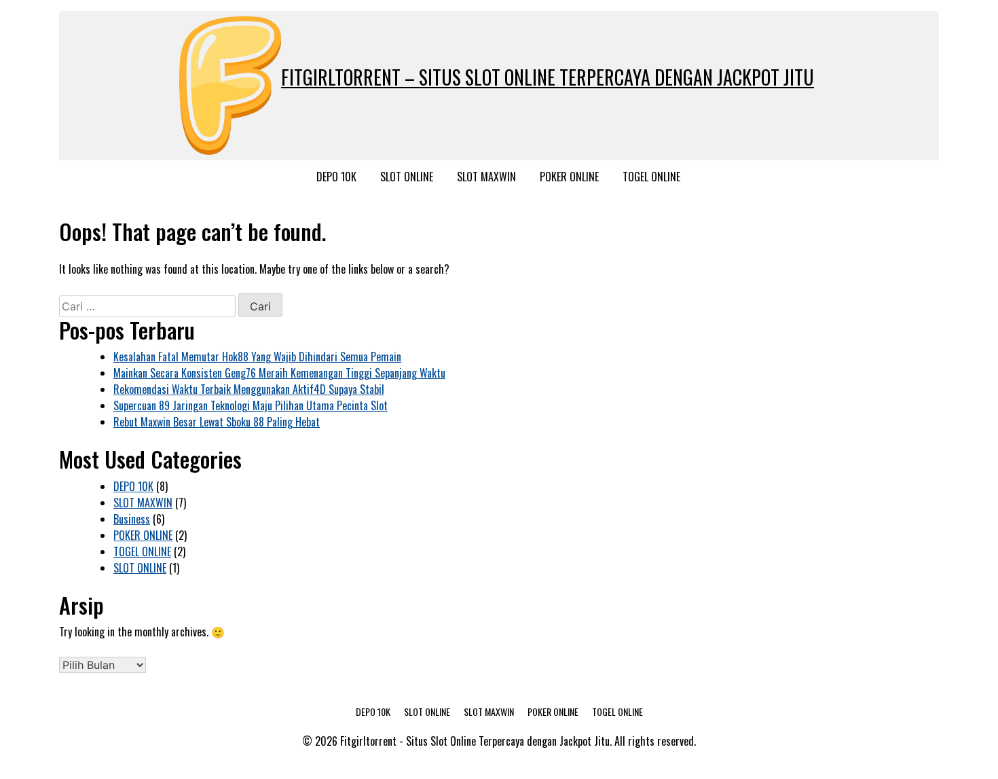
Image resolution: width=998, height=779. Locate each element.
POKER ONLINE (569, 176)
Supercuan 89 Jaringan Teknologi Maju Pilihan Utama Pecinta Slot (250, 405)
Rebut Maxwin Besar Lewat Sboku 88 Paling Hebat (216, 422)
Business (131, 519)
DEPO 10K (336, 176)
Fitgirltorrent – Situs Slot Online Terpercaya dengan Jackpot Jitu (547, 77)
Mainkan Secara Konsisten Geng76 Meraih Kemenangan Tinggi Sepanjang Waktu (279, 373)
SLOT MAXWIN (486, 176)
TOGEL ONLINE (651, 176)
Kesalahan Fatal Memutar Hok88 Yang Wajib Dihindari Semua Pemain (257, 356)
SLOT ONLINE (406, 176)
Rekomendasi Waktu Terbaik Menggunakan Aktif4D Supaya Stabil (248, 389)
